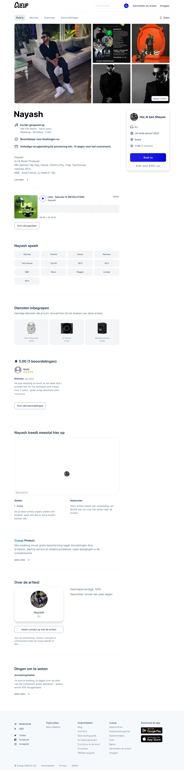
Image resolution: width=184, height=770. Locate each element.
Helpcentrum (115, 727)
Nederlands (25, 724)
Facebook (24, 739)
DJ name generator (87, 740)
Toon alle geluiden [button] (27, 225)
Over (111, 740)
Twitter (22, 735)
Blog (80, 727)
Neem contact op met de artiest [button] (39, 629)
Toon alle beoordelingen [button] (30, 405)
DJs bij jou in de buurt (89, 744)
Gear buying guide (87, 735)
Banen (112, 744)
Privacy (63, 765)
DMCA (75, 765)
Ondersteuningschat (119, 731)
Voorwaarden (47, 765)
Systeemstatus (116, 735)
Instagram (24, 744)
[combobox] (111, 6)
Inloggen (165, 5)
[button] (126, 6)
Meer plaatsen (53, 727)
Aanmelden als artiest (145, 5)
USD (19, 728)
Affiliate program (86, 752)
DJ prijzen (83, 748)
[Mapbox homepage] (21, 492)
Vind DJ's (82, 731)
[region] (67, 466)
